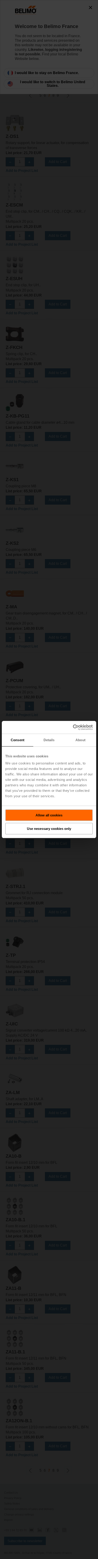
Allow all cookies (49, 815)
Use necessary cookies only (49, 829)
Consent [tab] (17, 740)
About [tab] (80, 740)
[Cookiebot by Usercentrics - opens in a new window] (73, 727)
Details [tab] (49, 740)
